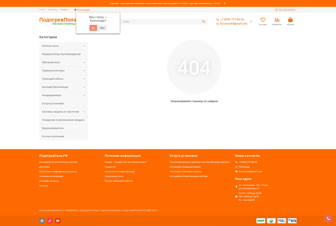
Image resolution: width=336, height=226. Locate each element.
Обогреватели (51, 62)
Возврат (64, 9)
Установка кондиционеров (185, 166)
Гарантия (110, 166)
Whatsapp (244, 166)
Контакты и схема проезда (120, 171)
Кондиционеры (51, 95)
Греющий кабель (52, 78)
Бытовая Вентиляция (55, 87)
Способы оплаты (49, 180)
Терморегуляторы (53, 70)
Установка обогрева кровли (186, 171)
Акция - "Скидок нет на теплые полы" (126, 162)
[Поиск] (203, 21)
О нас (42, 9)
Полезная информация (123, 156)
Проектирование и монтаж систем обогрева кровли (199, 162)
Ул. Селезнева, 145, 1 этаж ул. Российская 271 (253, 186)
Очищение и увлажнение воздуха (63, 119)
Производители (114, 176)
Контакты (52, 9)
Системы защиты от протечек (60, 111)
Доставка (44, 166)
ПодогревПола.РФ (53, 156)
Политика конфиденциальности (58, 171)
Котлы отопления (53, 136)
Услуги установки (53, 103)
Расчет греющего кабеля (119, 180)
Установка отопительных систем (58, 162)
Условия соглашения (51, 176)
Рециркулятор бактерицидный (61, 54)
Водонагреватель (53, 128)
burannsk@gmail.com (233, 23)
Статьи (43, 185)
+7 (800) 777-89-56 (232, 19)
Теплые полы (50, 45)
